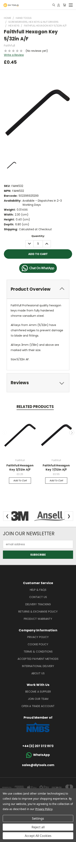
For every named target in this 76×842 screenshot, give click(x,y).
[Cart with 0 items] (64, 4)
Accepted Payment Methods (38, 659)
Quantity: (38, 236)
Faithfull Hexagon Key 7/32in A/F (56, 467)
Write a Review (14, 55)
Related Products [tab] (35, 406)
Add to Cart (20, 480)
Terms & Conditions (38, 652)
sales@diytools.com (38, 765)
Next (71, 432)
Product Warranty (38, 619)
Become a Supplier (38, 692)
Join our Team (38, 699)
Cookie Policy (38, 644)
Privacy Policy (38, 637)
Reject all (38, 827)
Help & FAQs (38, 590)
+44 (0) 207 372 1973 (38, 746)
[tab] (38, 289)
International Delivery (38, 666)
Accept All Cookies (38, 836)
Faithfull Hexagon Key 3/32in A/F (20, 467)
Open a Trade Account (38, 706)
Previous (4, 432)
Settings (38, 818)
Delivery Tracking (38, 604)
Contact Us (38, 597)
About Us (38, 673)
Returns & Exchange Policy (38, 612)
